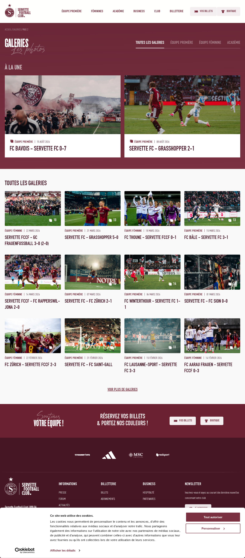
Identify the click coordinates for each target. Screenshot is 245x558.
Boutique (231, 11)
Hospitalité (148, 492)
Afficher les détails (62, 550)
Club (157, 11)
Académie (118, 11)
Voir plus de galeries (123, 390)
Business (139, 11)
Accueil (8, 29)
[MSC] (136, 455)
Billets (104, 492)
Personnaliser (211, 528)
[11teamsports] (82, 455)
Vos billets (206, 11)
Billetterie (176, 11)
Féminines (97, 11)
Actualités (64, 505)
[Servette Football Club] (22, 490)
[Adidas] (109, 455)
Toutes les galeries (150, 43)
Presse (62, 492)
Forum (62, 498)
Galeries (17, 29)
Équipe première (72, 11)
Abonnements (108, 498)
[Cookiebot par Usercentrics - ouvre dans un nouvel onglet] (25, 550)
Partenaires (149, 498)
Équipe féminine (210, 43)
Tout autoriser (213, 517)
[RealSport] (162, 455)
